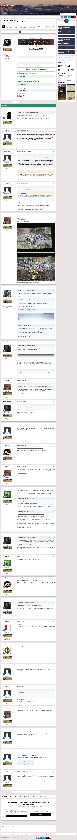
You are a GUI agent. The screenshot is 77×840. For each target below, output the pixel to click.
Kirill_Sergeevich (73, 69)
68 (26, 796)
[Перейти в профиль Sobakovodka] (7, 158)
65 (19, 796)
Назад (5, 796)
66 (22, 796)
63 (15, 796)
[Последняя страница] (37, 32)
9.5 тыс (7, 52)
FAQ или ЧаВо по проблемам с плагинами (64, 40)
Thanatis (7, 445)
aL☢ (9, 25)
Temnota (7, 621)
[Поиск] (75, 14)
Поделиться (41, 26)
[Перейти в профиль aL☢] (3, 26)
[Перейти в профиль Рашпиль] (7, 115)
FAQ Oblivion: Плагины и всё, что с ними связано (65, 32)
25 (7, 660)
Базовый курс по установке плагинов (64, 28)
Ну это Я (7, 750)
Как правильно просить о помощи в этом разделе (65, 47)
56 (7, 125)
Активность (12, 13)
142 (7, 462)
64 (17, 796)
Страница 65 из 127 (43, 796)
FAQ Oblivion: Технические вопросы (65, 36)
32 (7, 745)
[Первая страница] (2, 32)
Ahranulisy (7, 728)
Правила (20, 13)
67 (24, 796)
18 (7, 230)
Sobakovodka (7, 151)
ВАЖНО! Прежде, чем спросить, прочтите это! (64, 52)
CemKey (7, 286)
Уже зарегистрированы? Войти (59, 5)
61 (10, 796)
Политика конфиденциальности (32, 13)
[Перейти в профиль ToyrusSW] (7, 220)
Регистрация (70, 5)
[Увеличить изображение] (36, 42)
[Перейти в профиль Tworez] (7, 137)
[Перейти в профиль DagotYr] (7, 693)
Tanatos (29, 511)
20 (7, 767)
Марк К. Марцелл (31, 112)
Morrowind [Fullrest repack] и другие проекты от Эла (24, 27)
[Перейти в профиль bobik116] (59, 70)
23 (7, 504)
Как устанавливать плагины (64, 43)
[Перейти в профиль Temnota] (7, 628)
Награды (44, 13)
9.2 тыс (7, 358)
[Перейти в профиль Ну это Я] (7, 757)
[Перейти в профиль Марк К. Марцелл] (7, 348)
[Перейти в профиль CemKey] (7, 293)
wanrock (7, 487)
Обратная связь (19, 837)
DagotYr (7, 686)
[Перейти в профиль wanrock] (7, 494)
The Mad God (21, 172)
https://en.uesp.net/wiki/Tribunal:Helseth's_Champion (27, 168)
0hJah (7, 771)
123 (7, 638)
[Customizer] (75, 6)
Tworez (7, 130)
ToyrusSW (7, 213)
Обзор (4, 13)
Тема (2, 837)
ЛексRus (7, 643)
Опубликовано (22, 130)
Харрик (7, 665)
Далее (34, 796)
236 (7, 703)
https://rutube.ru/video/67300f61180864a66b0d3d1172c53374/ (29, 580)
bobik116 (62, 69)
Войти (40, 814)
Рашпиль (7, 108)
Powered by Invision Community (70, 838)
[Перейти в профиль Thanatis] (7, 452)
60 (8, 796)
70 (31, 796)
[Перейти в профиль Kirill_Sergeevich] (68, 70)
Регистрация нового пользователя (16, 815)
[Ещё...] (54, 36)
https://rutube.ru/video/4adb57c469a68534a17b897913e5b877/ (30, 448)
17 (7, 168)
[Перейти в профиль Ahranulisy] (7, 735)
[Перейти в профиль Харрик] (7, 671)
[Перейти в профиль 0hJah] (7, 778)
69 (28, 796)
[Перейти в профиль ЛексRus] (7, 650)
